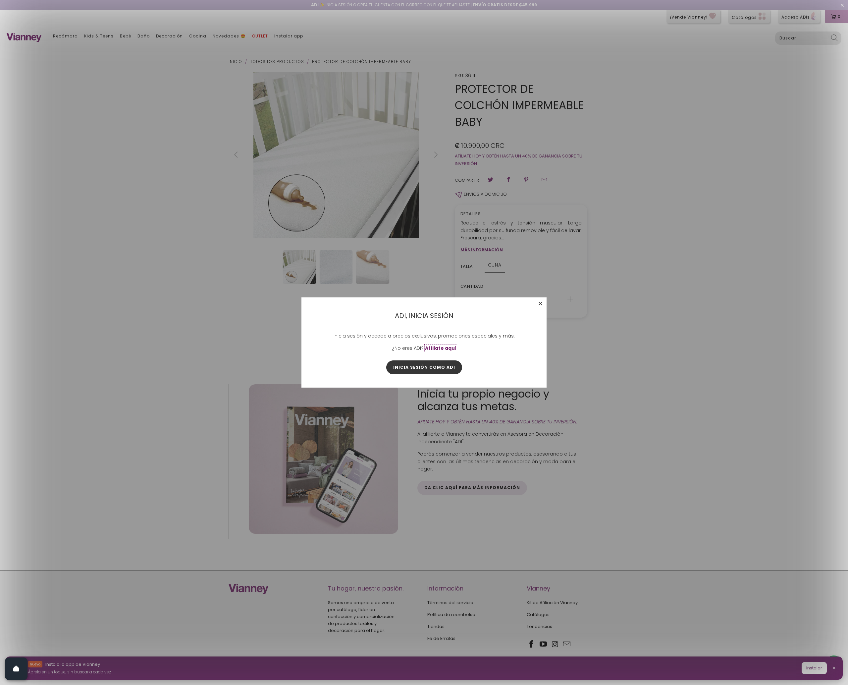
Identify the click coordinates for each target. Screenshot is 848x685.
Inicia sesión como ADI (424, 367)
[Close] (541, 303)
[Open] (16, 668)
